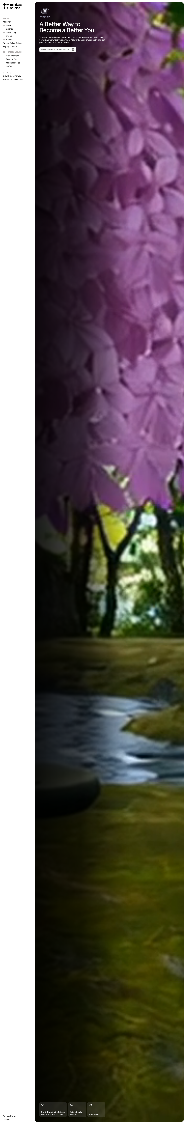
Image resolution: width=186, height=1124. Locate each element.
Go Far (9, 66)
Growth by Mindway (12, 76)
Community (11, 32)
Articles (9, 39)
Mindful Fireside (13, 62)
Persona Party (12, 59)
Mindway (7, 21)
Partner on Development (14, 79)
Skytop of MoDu (10, 46)
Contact (6, 1119)
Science (9, 29)
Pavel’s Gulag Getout (12, 43)
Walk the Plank (12, 55)
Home (8, 25)
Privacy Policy (9, 1116)
